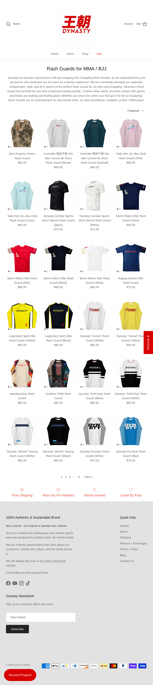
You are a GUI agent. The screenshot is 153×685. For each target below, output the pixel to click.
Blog (123, 555)
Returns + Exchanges (133, 543)
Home (55, 53)
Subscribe (17, 629)
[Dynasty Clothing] (76, 24)
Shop (85, 53)
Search (124, 525)
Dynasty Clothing (22, 665)
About (70, 53)
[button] (148, 342)
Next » (89, 476)
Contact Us (127, 561)
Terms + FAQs (129, 549)
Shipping (125, 537)
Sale (99, 53)
